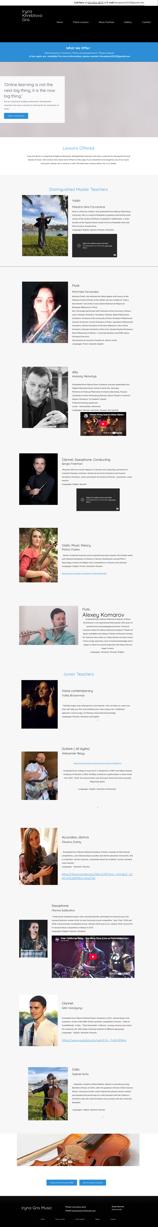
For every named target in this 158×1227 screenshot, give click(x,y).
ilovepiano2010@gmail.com (129, 2)
